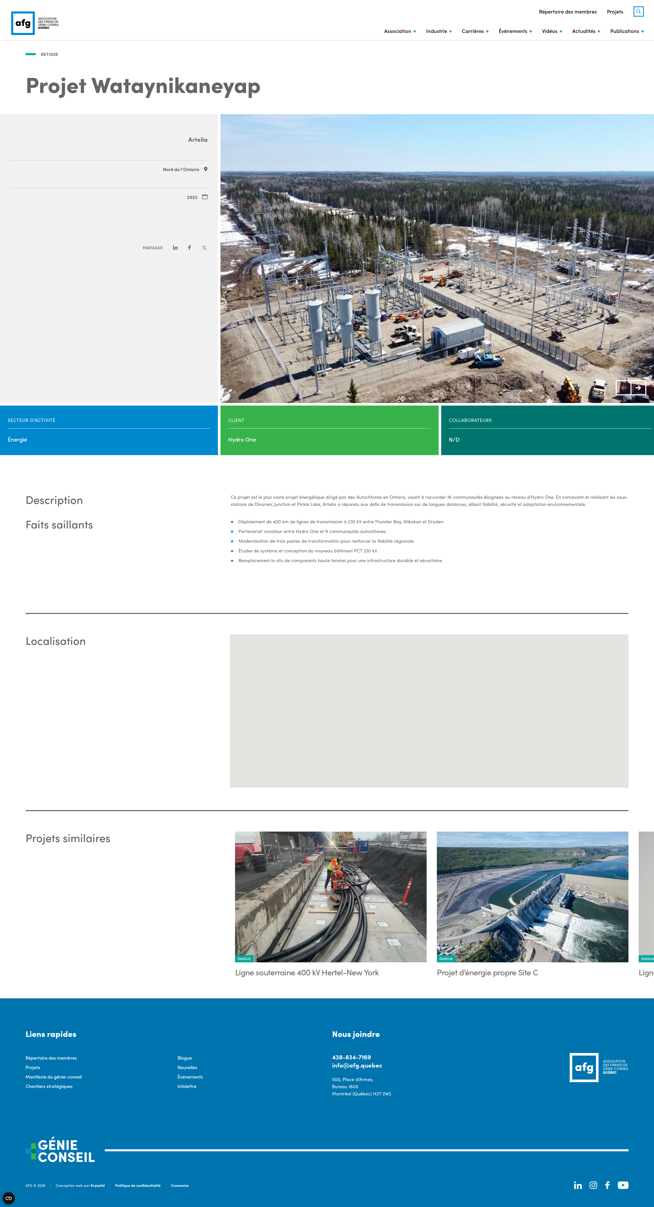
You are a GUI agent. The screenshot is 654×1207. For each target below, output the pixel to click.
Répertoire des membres (568, 11)
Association (397, 30)
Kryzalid (98, 1185)
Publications (624, 30)
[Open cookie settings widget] (9, 1198)
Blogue (185, 1058)
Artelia (198, 139)
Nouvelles (187, 1067)
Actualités (583, 30)
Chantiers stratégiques (49, 1086)
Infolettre (187, 1086)
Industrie (436, 30)
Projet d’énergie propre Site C (487, 972)
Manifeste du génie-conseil (54, 1076)
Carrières (473, 30)
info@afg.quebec (357, 1065)
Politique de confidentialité (138, 1185)
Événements (513, 30)
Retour (49, 54)
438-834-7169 (351, 1056)
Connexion (180, 1185)
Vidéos (549, 30)
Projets (615, 11)
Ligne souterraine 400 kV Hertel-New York (307, 972)
